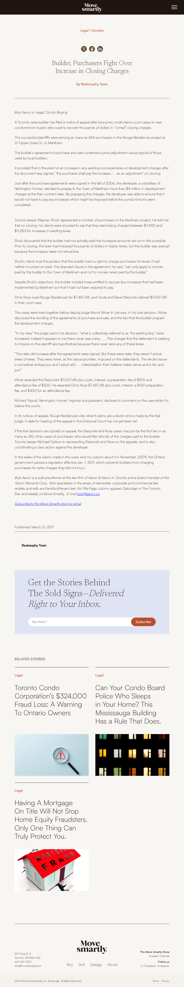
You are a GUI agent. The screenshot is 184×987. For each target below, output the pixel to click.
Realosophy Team (94, 84)
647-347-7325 (23, 961)
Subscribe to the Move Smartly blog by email (48, 503)
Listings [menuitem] (96, 965)
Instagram (163, 965)
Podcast (164, 956)
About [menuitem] (112, 965)
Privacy (165, 981)
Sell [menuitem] (82, 965)
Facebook (150, 965)
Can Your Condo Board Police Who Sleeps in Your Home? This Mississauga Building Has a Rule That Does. (130, 704)
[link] (92, 7)
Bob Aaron (23, 112)
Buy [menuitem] (70, 965)
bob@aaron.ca (88, 493)
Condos (98, 30)
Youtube (153, 956)
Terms (156, 981)
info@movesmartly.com (28, 965)
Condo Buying (56, 112)
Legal (84, 30)
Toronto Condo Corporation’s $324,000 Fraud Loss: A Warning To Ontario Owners (51, 700)
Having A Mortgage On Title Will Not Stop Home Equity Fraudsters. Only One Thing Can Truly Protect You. (51, 819)
